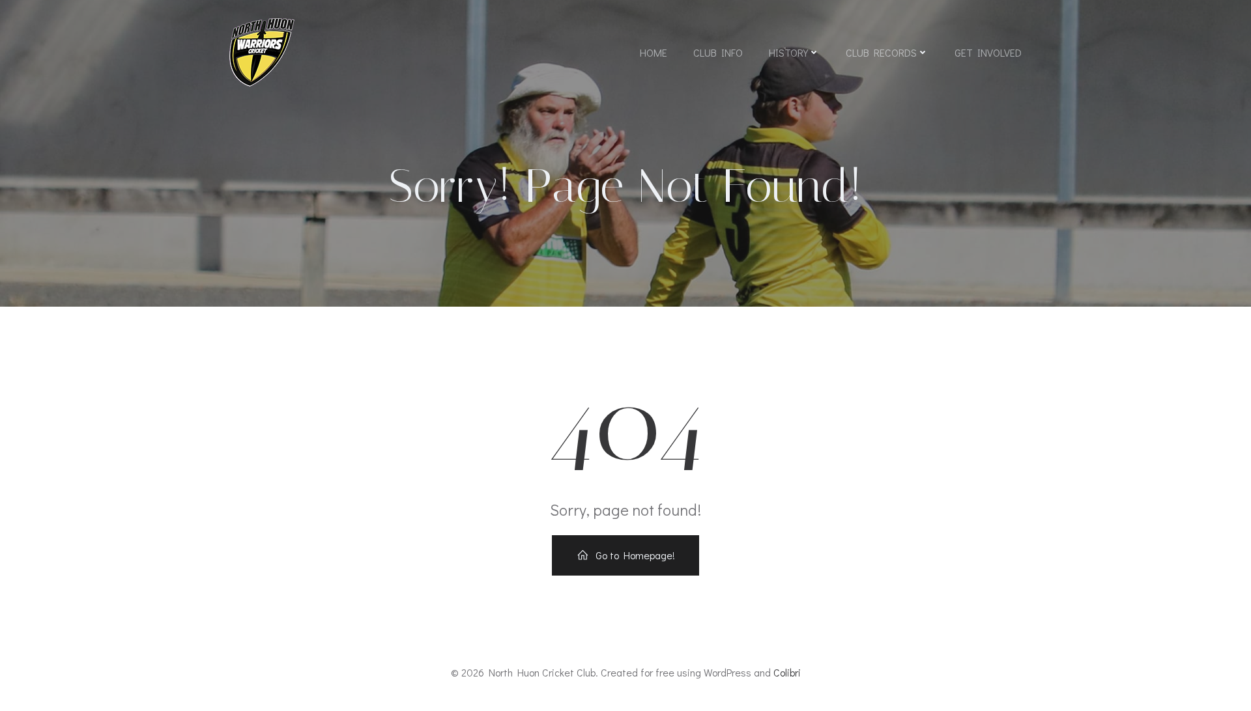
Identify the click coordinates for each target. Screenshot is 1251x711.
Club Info (718, 52)
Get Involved (988, 52)
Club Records (881, 52)
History (788, 52)
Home (653, 52)
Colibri (787, 672)
